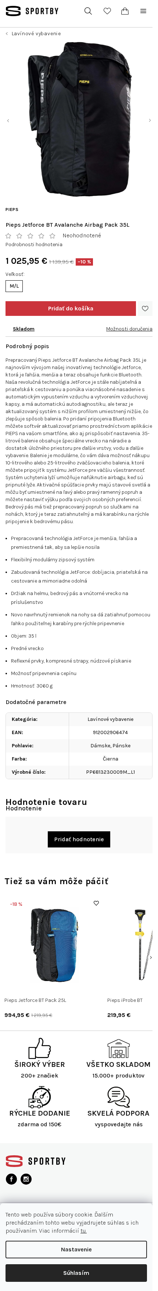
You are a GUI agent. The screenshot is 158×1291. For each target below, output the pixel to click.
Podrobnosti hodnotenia (34, 244)
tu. (83, 1230)
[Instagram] (26, 1179)
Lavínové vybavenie (110, 719)
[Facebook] (11, 1179)
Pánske (121, 746)
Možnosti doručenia (129, 329)
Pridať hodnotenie (79, 839)
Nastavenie (76, 1249)
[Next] (151, 957)
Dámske (100, 746)
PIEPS (12, 209)
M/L (14, 286)
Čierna (110, 759)
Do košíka (71, 308)
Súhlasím (76, 1272)
